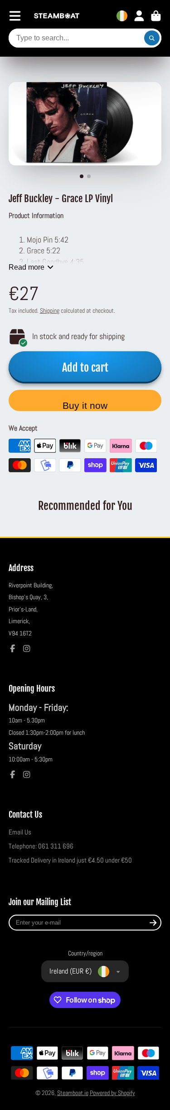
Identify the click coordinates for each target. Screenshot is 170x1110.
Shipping (49, 310)
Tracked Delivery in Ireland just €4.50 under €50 (70, 860)
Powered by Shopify (112, 1093)
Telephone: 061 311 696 (41, 846)
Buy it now (85, 405)
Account (139, 15)
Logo (56, 16)
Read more (26, 267)
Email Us (20, 832)
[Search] (152, 38)
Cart (156, 15)
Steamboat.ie (72, 1093)
